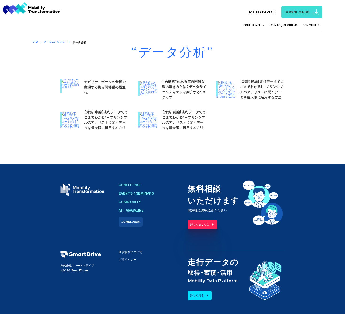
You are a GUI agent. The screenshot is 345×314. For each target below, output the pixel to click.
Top (34, 42)
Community (311, 25)
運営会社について (130, 252)
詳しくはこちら (199, 224)
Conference (130, 185)
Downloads (297, 12)
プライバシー (128, 259)
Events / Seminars (283, 25)
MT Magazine (262, 12)
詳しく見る (197, 295)
